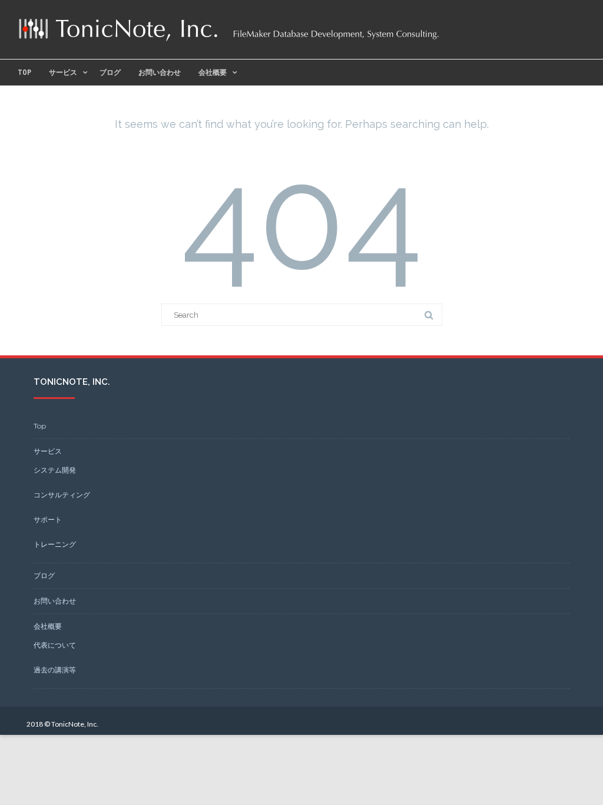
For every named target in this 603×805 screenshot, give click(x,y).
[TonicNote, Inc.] (229, 40)
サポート (48, 519)
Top (24, 72)
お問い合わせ (159, 72)
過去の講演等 (55, 669)
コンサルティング (62, 494)
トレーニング (55, 544)
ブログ (110, 72)
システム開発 (55, 470)
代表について (55, 645)
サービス (63, 72)
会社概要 (212, 72)
